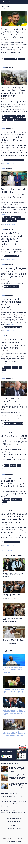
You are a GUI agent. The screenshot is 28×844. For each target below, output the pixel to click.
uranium (23, 119)
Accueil (3, 9)
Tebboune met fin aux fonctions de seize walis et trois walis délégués (13, 303)
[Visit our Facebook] (11, 825)
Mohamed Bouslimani (17, 160)
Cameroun (13, 115)
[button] (24, 2)
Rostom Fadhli (15, 542)
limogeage (21, 58)
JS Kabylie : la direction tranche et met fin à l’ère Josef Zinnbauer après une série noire (14, 33)
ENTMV (6, 465)
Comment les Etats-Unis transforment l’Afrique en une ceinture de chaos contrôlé (14, 618)
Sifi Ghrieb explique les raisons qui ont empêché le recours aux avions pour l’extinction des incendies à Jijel (13, 573)
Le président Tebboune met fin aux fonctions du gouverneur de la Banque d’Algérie (14, 517)
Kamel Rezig (7, 286)
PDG (19, 465)
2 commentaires (13, 621)
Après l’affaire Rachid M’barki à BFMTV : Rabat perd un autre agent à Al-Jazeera (13, 193)
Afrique (6, 115)
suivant (9, 550)
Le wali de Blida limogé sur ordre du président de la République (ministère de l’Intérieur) (13, 239)
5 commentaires (13, 598)
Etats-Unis (5, 117)
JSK (16, 58)
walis (20, 327)
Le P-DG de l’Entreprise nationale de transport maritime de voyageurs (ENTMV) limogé (14, 439)
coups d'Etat (21, 115)
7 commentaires (13, 643)
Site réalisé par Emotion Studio (14, 841)
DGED (18, 217)
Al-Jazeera (7, 217)
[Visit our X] (17, 825)
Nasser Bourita (20, 219)
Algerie (13, 217)
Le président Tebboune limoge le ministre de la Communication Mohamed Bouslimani (14, 136)
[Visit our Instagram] (14, 825)
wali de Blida (15, 256)
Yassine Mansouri (11, 221)
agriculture (7, 367)
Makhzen (12, 219)
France (11, 117)
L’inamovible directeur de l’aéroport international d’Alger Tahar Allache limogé (13, 482)
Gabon (17, 117)
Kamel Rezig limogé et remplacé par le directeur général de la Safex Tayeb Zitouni (14, 272)
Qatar (4, 221)
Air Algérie (7, 499)
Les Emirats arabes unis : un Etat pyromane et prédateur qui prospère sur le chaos (13, 641)
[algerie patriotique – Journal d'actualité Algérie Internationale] (8, 2)
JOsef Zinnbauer (8, 58)
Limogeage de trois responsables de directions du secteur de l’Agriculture (13, 343)
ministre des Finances (17, 423)
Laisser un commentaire (9, 62)
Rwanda (17, 119)
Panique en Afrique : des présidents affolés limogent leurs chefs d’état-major (13, 91)
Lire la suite (12, 55)
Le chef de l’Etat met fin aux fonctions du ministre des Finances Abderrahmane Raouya (14, 402)
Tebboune (14, 327)
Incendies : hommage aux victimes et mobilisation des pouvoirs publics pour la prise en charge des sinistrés (14, 596)
